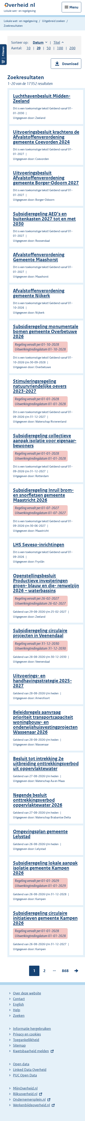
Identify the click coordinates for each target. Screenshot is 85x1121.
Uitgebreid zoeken (53, 21)
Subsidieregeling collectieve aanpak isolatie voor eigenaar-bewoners (44, 440)
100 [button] (60, 48)
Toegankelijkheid (26, 1040)
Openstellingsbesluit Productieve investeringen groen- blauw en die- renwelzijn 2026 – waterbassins (46, 583)
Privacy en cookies (27, 1034)
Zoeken (19, 1015)
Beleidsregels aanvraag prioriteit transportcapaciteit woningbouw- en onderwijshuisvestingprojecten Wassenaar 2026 (45, 722)
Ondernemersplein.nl (29, 1099)
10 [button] (28, 48)
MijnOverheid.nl (25, 1088)
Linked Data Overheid (29, 1069)
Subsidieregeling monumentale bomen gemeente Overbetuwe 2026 (45, 331)
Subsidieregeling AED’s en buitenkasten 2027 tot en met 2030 (44, 219)
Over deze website (27, 993)
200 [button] (72, 48)
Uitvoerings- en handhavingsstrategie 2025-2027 (42, 681)
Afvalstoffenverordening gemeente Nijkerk (38, 293)
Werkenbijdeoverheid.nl (31, 1105)
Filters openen (3, 54)
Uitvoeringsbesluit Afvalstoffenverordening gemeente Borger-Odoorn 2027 (46, 178)
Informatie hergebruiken (32, 1028)
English (18, 1004)
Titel (58, 42)
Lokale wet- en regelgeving (20, 21)
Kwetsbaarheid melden (31, 1051)
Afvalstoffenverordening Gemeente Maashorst (38, 257)
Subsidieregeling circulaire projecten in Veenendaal (40, 633)
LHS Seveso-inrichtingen (38, 544)
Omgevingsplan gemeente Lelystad (40, 834)
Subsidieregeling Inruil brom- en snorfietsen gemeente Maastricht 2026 (43, 495)
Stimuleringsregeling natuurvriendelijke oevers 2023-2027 (39, 386)
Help (16, 1010)
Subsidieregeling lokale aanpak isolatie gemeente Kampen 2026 (45, 868)
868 (65, 971)
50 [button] (49, 48)
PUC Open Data (25, 1075)
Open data (21, 1064)
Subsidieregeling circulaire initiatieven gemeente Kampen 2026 (45, 918)
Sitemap (19, 1045)
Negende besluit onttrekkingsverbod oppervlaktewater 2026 (37, 800)
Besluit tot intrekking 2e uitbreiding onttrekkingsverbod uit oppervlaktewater (46, 763)
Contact (19, 999)
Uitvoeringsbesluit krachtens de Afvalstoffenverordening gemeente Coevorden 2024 (46, 137)
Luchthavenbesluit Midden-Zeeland (41, 98)
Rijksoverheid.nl (25, 1094)
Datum (40, 42)
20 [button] (38, 48)
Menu (73, 7)
